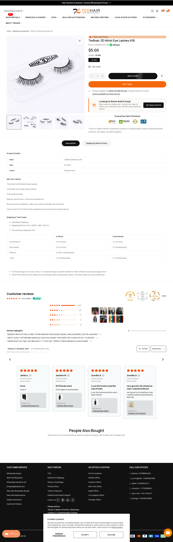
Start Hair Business (15, 477)
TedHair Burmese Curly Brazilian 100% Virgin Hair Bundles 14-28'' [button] (30, 405)
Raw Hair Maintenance (16, 495)
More (164, 296)
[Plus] (102, 76)
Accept (85, 535)
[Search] (152, 11)
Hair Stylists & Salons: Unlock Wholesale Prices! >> (86, 2)
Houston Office (94, 482)
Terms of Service (55, 491)
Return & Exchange (55, 482)
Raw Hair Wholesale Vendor (18, 491)
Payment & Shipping (56, 477)
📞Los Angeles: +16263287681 (142, 478)
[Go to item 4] (119, 311)
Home (9, 31)
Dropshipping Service (16, 486)
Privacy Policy (117, 527)
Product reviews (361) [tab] (18, 349)
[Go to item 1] (95, 311)
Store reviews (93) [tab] (40, 349)
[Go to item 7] (111, 319)
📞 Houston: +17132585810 (140, 488)
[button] (162, 76)
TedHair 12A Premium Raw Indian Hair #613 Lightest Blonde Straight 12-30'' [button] (137, 413)
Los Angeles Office (96, 495)
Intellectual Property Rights (59, 495)
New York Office (95, 486)
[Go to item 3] (111, 311)
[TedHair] (86, 11)
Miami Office (93, 491)
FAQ (49, 473)
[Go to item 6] (103, 319)
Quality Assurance (14, 499)
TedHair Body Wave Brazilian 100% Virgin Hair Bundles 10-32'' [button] (65, 405)
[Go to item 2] (103, 311)
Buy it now (127, 84)
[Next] (162, 360)
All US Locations (95, 473)
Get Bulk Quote (153, 105)
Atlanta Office (94, 477)
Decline (111, 535)
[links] (58, 500)
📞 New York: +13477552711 (140, 493)
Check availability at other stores (106, 94)
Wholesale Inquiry (14, 473)
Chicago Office (94, 499)
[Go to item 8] (119, 319)
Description (71, 143)
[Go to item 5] (95, 319)
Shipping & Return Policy (96, 143)
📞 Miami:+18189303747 (139, 483)
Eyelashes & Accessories (20, 31)
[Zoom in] (79, 41)
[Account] (157, 11)
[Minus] (92, 76)
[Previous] (11, 360)
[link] (14, 17)
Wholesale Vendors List (16, 482)
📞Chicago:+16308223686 (140, 498)
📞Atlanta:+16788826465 (140, 473)
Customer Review (14, 504)
